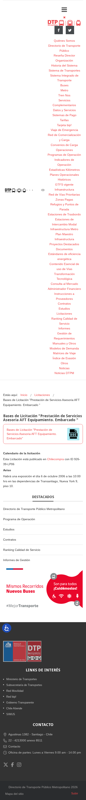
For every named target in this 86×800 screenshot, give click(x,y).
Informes (64, 328)
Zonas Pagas (64, 199)
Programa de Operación (19, 519)
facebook (58, 30)
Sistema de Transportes (64, 70)
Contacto (14, 746)
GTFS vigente (64, 184)
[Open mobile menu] (64, 9)
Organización (64, 60)
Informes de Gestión (16, 560)
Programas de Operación (64, 154)
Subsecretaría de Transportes (24, 685)
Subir (74, 793)
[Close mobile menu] (64, 17)
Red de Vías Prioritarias (64, 194)
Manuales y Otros (64, 343)
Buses (64, 85)
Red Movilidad (14, 690)
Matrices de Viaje (64, 353)
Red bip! (11, 696)
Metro (64, 90)
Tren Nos (64, 95)
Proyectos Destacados (64, 244)
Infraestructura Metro (64, 229)
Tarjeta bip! (64, 125)
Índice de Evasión (64, 358)
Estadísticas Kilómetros (64, 169)
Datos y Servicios (64, 110)
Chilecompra (55, 459)
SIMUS (10, 714)
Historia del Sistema (64, 65)
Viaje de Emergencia (64, 130)
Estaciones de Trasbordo (64, 214)
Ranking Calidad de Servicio (21, 549)
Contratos (64, 303)
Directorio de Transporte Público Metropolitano (34, 509)
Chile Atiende (14, 708)
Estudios (64, 308)
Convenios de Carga (64, 145)
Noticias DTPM (64, 373)
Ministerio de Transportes (21, 679)
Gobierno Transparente (20, 702)
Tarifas (64, 120)
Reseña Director (64, 55)
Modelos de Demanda (64, 348)
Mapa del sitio (14, 793)
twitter (70, 30)
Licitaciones (64, 313)
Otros (64, 363)
